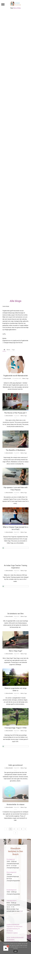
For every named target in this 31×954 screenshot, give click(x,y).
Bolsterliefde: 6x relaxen (15, 793)
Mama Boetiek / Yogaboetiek (15, 4)
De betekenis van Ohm (15, 598)
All (4, 349)
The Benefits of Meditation (15, 439)
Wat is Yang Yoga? (15, 640)
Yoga (13, 349)
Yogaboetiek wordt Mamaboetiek (15, 364)
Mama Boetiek (7, 378)
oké (15, 951)
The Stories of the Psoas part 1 (15, 402)
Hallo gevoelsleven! (15, 754)
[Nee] (29, 948)
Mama (8, 349)
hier (21, 911)
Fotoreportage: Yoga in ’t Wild (15, 717)
